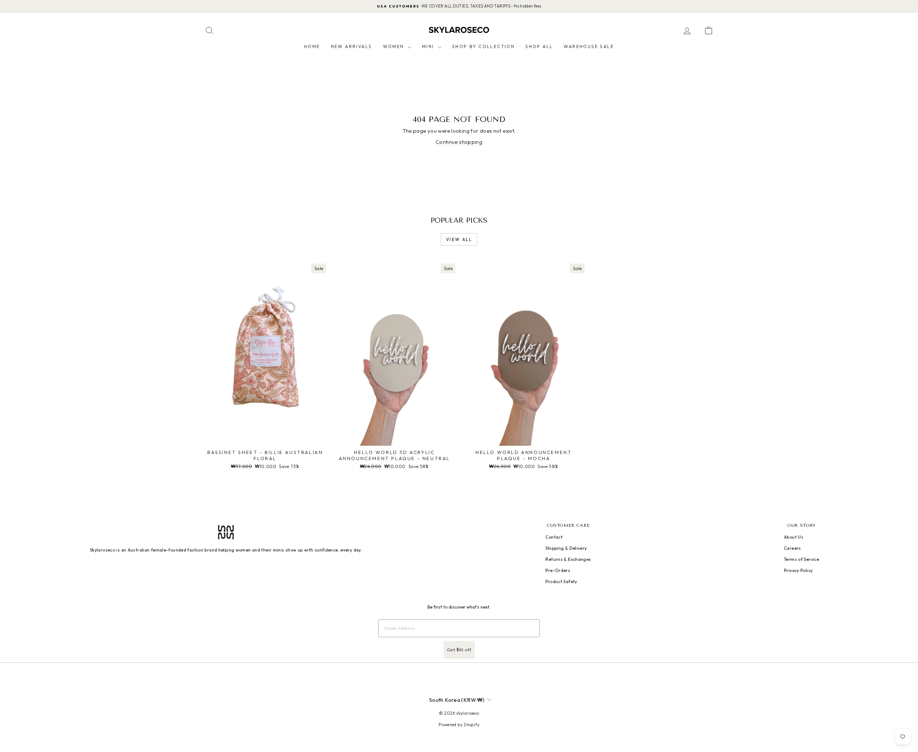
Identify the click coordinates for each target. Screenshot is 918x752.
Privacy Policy (798, 570)
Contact (554, 537)
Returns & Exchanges (568, 559)
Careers (792, 548)
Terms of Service (801, 559)
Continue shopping (459, 141)
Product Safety (561, 581)
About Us (793, 537)
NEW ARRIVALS (351, 46)
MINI (429, 46)
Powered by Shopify (459, 724)
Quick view (265, 438)
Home (312, 46)
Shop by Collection (483, 46)
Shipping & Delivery (566, 548)
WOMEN (394, 46)
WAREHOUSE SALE (589, 46)
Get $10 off (459, 649)
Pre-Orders (557, 570)
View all (459, 239)
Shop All (539, 46)
